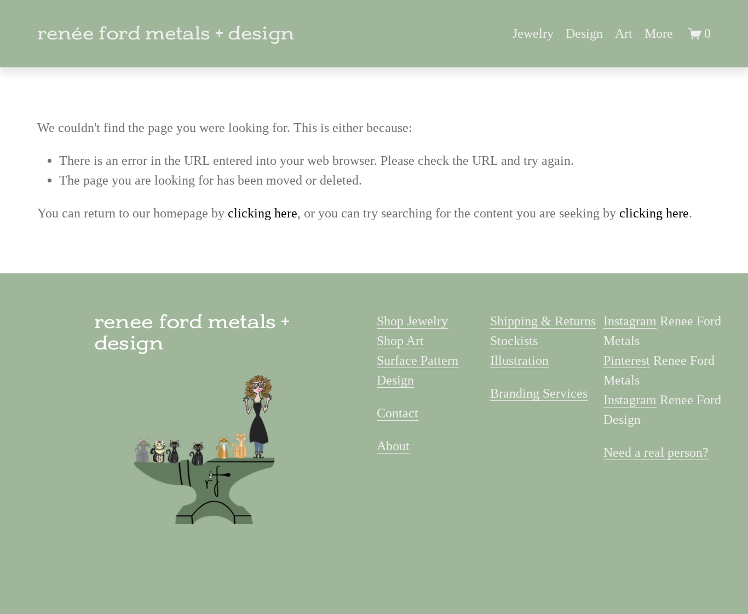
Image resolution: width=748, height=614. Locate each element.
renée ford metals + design (165, 33)
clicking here (262, 213)
